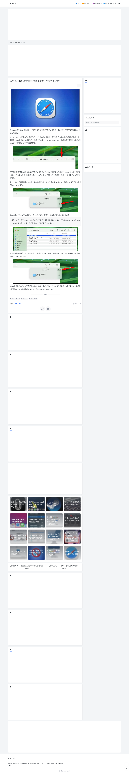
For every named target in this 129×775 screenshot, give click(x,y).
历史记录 (25, 299)
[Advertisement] (64, 24)
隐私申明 (18, 763)
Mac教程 (17, 42)
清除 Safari (34, 299)
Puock (68, 771)
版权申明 (24, 763)
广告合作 (31, 763)
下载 (18, 299)
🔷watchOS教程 (108, 3)
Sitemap (37, 763)
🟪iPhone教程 (97, 3)
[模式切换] (116, 3)
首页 (11, 42)
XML (42, 763)
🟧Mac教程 (85, 3)
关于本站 (11, 763)
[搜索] (119, 3)
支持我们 (48, 763)
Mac (12, 299)
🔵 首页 (77, 3)
